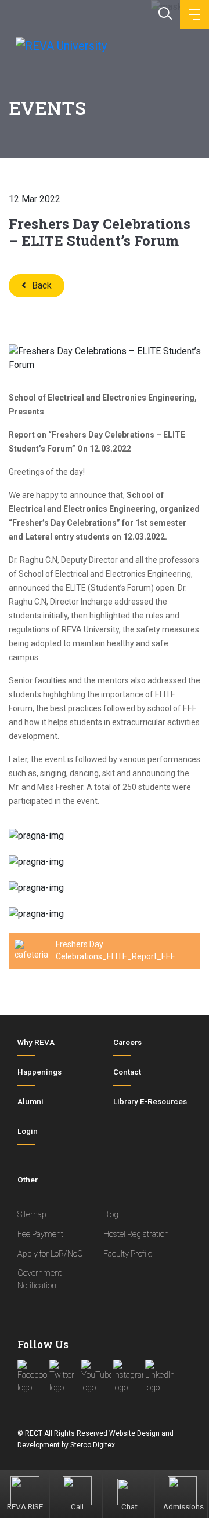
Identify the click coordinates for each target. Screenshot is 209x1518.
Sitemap (31, 1215)
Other (27, 1179)
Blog (110, 1215)
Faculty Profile (127, 1254)
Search (164, 12)
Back (42, 285)
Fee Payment (40, 1234)
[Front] (60, 45)
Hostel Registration (136, 1234)
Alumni (30, 1101)
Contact (127, 1072)
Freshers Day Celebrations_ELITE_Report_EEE (115, 950)
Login (27, 1131)
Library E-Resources (150, 1101)
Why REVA (36, 1042)
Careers (127, 1042)
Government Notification (39, 1279)
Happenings (39, 1072)
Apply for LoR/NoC (50, 1254)
